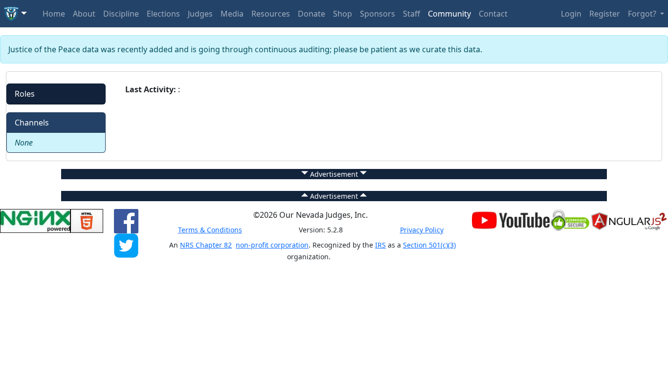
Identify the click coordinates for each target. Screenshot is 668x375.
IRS (380, 245)
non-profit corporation (272, 245)
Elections (163, 13)
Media (232, 13)
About (84, 13)
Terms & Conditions (210, 229)
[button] (15, 13)
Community (449, 13)
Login (571, 13)
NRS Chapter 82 (206, 245)
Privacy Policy (422, 229)
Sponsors (377, 13)
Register (604, 13)
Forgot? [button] (643, 13)
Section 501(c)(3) (429, 245)
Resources (270, 13)
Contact (493, 13)
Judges (200, 13)
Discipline (121, 13)
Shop (342, 13)
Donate (311, 13)
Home (54, 13)
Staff (411, 13)
